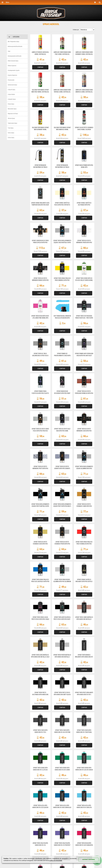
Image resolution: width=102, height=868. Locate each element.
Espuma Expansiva (12, 75)
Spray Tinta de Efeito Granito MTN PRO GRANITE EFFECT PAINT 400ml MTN (62, 468)
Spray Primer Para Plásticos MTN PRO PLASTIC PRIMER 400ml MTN (40, 393)
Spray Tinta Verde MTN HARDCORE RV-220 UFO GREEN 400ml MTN (84, 770)
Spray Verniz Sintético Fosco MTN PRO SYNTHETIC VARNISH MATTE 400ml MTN (62, 205)
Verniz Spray (11, 133)
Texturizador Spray (12, 123)
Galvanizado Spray (12, 85)
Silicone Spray (11, 118)
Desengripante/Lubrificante (14, 56)
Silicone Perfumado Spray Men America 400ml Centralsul (62, 129)
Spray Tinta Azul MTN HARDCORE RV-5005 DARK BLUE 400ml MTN (62, 807)
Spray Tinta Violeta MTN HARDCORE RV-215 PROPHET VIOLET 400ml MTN (62, 845)
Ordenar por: (76, 29)
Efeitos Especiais (12, 65)
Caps (9, 51)
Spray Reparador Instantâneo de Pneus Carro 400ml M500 (62, 167)
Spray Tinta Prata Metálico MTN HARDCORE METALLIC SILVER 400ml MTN (62, 657)
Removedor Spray (12, 109)
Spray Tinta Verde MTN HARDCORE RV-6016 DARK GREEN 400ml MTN (62, 770)
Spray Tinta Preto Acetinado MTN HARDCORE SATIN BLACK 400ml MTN (40, 694)
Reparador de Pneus (13, 113)
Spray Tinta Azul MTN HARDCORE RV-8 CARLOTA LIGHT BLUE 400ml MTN (84, 807)
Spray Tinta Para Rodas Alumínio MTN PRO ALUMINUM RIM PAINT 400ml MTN (62, 581)
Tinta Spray (10, 128)
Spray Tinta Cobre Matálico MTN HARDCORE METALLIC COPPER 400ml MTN (84, 619)
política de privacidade (55, 860)
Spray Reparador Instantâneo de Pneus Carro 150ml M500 (40, 167)
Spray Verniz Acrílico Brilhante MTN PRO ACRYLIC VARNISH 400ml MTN (84, 581)
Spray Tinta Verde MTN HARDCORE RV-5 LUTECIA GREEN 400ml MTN (40, 770)
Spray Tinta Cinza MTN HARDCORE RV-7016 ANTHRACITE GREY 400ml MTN (40, 732)
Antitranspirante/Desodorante (15, 46)
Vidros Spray (11, 137)
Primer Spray (11, 104)
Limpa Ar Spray (11, 89)
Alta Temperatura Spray (13, 41)
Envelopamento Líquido (13, 70)
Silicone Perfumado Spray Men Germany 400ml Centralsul (40, 129)
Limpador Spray (12, 99)
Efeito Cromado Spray (13, 61)
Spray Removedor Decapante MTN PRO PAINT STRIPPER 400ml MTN (62, 393)
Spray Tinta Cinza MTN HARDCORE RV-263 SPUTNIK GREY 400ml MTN (62, 732)
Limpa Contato (11, 94)
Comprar (40, 67)
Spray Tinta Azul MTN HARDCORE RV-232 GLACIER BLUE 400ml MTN (40, 807)
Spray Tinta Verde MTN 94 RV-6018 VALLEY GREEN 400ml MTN (84, 280)
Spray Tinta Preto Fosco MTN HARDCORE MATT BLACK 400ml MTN (62, 694)
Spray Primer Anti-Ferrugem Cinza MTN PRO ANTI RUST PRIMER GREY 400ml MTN (84, 355)
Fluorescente (11, 80)
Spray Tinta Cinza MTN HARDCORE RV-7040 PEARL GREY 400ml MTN (84, 732)
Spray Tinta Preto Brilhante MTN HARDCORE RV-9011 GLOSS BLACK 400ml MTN (84, 694)
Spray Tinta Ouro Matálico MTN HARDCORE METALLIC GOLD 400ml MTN (40, 657)
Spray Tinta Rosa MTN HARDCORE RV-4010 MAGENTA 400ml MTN (84, 845)
